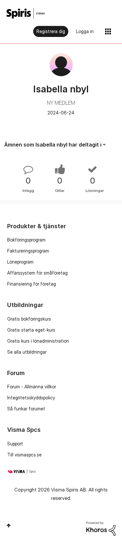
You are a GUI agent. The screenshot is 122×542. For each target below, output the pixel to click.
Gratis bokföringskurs (29, 319)
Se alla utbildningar (27, 352)
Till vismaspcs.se (24, 454)
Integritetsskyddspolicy (31, 397)
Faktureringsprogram (28, 250)
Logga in (85, 31)
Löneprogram (20, 262)
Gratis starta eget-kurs (31, 330)
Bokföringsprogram (26, 239)
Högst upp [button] (8, 525)
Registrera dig (50, 31)
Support (15, 443)
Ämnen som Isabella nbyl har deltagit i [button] (53, 144)
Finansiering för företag (31, 284)
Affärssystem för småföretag (37, 273)
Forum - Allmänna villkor (31, 386)
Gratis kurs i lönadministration (38, 341)
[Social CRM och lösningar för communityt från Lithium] (100, 528)
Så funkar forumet (26, 408)
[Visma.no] (26, 13)
